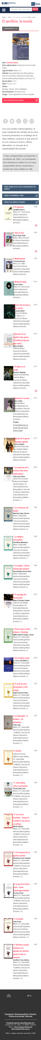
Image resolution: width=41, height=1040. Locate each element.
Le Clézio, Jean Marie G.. (21, 661)
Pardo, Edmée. (18, 401)
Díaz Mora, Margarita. (20, 542)
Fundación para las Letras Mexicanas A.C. (20, 1023)
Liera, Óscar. (17, 922)
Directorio (33, 1014)
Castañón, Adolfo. (19, 210)
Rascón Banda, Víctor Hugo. (22, 571)
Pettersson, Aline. (19, 261)
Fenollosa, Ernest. (19, 476)
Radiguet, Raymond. (19, 372)
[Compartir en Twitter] (12, 121)
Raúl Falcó (25, 375)
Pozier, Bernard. (19, 444)
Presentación (9, 1014)
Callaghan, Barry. (19, 311)
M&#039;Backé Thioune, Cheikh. (23, 635)
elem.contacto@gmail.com (23, 1027)
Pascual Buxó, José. (19, 789)
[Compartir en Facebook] (5, 121)
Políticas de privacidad (16, 1016)
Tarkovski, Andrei (12, 63)
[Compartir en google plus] (18, 121)
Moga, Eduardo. (18, 346)
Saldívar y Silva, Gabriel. (21, 960)
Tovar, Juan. (17, 725)
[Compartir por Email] (31, 121)
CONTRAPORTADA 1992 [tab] (10, 29)
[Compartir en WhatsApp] (25, 121)
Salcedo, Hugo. (18, 285)
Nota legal (28, 1016)
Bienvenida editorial (21, 1014)
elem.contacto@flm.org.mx (20, 1029)
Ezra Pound (24, 479)
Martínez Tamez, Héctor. (21, 513)
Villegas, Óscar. (18, 893)
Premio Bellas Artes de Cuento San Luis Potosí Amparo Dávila (20, 428)
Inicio (3, 17)
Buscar (35, 9)
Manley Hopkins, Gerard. (21, 600)
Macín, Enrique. (18, 827)
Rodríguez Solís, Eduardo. (22, 858)
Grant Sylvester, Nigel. (21, 693)
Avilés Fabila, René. (19, 236)
